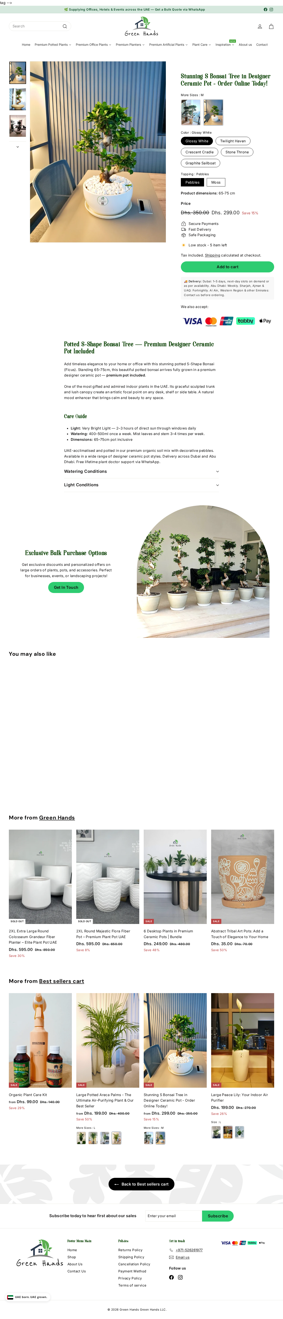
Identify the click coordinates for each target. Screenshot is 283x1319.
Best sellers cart (61, 981)
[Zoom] (98, 151)
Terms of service (132, 1285)
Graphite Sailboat (200, 163)
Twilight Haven (233, 141)
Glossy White (196, 141)
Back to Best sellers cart (144, 1184)
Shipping (212, 255)
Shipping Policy (131, 1257)
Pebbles (192, 182)
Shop (71, 1257)
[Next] (18, 146)
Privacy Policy (130, 1278)
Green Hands (57, 817)
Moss (216, 182)
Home (72, 1250)
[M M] (213, 112)
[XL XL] (191, 112)
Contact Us (76, 1271)
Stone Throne (237, 152)
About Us (74, 1264)
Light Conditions (81, 484)
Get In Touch (66, 587)
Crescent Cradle (199, 152)
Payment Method (132, 1271)
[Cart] (271, 26)
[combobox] (40, 26)
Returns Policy (130, 1250)
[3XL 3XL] (81, 1138)
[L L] (116, 1138)
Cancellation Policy (134, 1264)
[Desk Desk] (240, 1132)
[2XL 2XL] (93, 1138)
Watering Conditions (85, 471)
